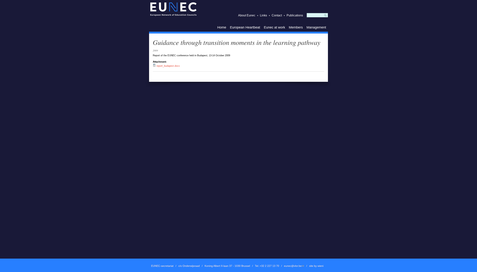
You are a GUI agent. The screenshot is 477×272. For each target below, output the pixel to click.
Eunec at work (274, 27)
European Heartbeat (245, 27)
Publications (295, 15)
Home (221, 27)
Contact (277, 15)
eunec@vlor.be (294, 265)
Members (296, 27)
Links (263, 15)
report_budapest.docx (168, 65)
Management (316, 27)
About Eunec (246, 15)
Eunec (173, 9)
